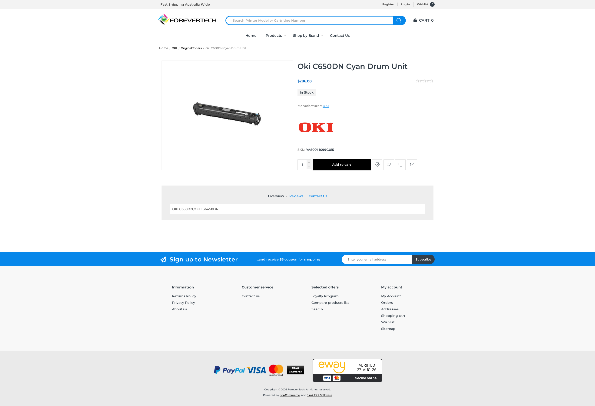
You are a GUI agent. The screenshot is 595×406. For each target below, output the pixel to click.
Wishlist (388, 322)
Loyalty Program (325, 296)
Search (399, 20)
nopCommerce (290, 395)
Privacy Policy (183, 303)
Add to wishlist (388, 164)
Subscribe (423, 259)
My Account (391, 296)
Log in (405, 4)
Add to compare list (400, 164)
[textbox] (312, 20)
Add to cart (341, 164)
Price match (377, 164)
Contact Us (318, 196)
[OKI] (316, 141)
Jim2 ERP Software (319, 395)
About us (179, 309)
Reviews (296, 196)
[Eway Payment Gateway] (347, 370)
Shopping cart (393, 316)
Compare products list (330, 303)
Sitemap (388, 329)
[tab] (276, 196)
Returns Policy (184, 296)
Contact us (251, 296)
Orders (387, 303)
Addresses (390, 309)
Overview (276, 196)
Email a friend (412, 164)
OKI (326, 106)
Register (388, 4)
